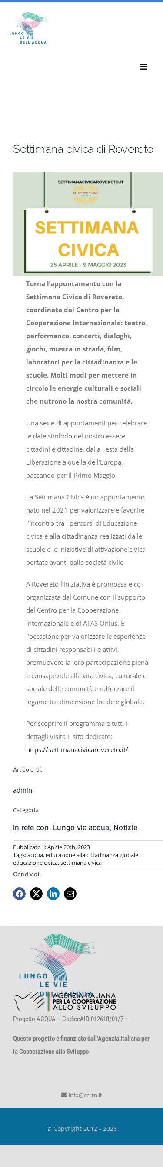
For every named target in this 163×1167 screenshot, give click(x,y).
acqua (35, 855)
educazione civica (35, 863)
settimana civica (81, 863)
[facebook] (19, 893)
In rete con (31, 827)
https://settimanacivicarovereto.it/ (77, 749)
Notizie (125, 827)
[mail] (70, 893)
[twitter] (36, 893)
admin (22, 790)
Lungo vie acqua (81, 827)
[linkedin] (53, 893)
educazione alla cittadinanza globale (92, 855)
